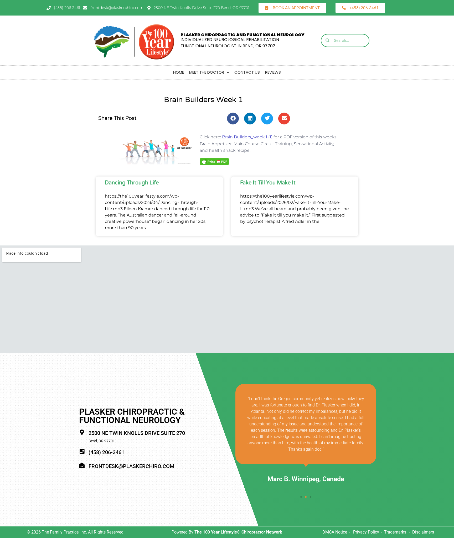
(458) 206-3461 (106, 452)
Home (178, 72)
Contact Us (247, 72)
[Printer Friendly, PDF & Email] (214, 161)
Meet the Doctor (206, 72)
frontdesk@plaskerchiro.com (131, 466)
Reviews (273, 72)
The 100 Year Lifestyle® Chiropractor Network (238, 532)
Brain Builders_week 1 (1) (247, 136)
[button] (233, 118)
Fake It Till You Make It (268, 183)
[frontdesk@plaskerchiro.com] (82, 465)
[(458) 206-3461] (82, 451)
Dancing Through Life (132, 183)
